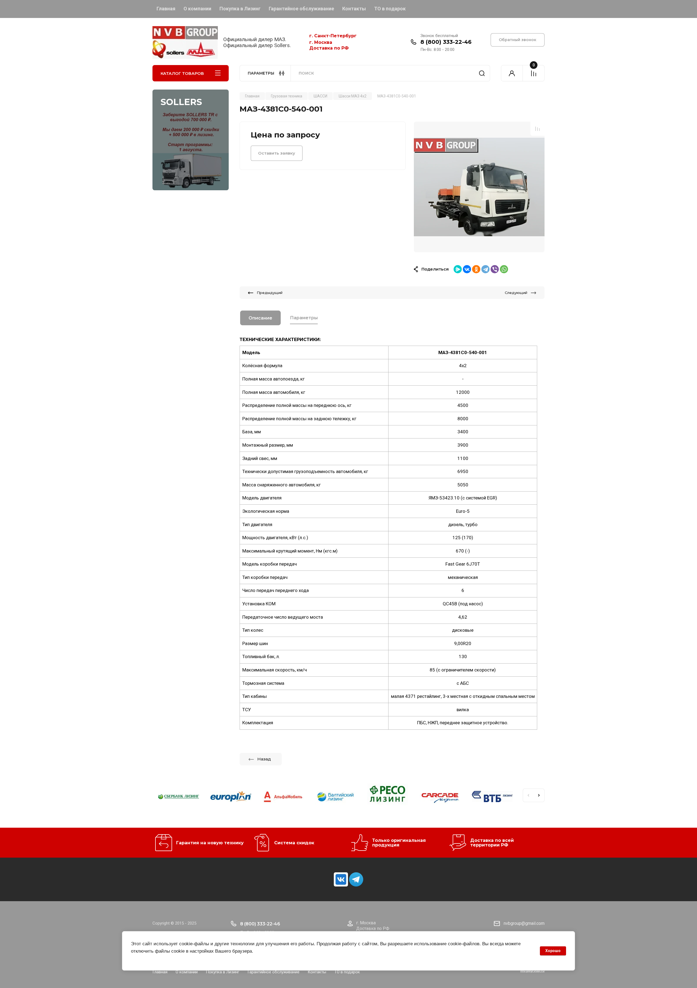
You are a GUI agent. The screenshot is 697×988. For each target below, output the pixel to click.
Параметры (304, 317)
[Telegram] (485, 269)
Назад (264, 759)
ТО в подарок (390, 8)
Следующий (516, 292)
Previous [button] (528, 795)
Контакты (354, 8)
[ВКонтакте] (467, 269)
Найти (482, 73)
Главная (166, 8)
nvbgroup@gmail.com (524, 923)
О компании (197, 8)
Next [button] (539, 795)
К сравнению (537, 129)
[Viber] (495, 269)
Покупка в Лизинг (240, 8)
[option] (479, 187)
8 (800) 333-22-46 (446, 42)
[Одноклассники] (476, 269)
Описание (260, 318)
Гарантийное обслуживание (301, 8)
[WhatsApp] (504, 269)
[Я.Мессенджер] (458, 269)
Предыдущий (270, 292)
